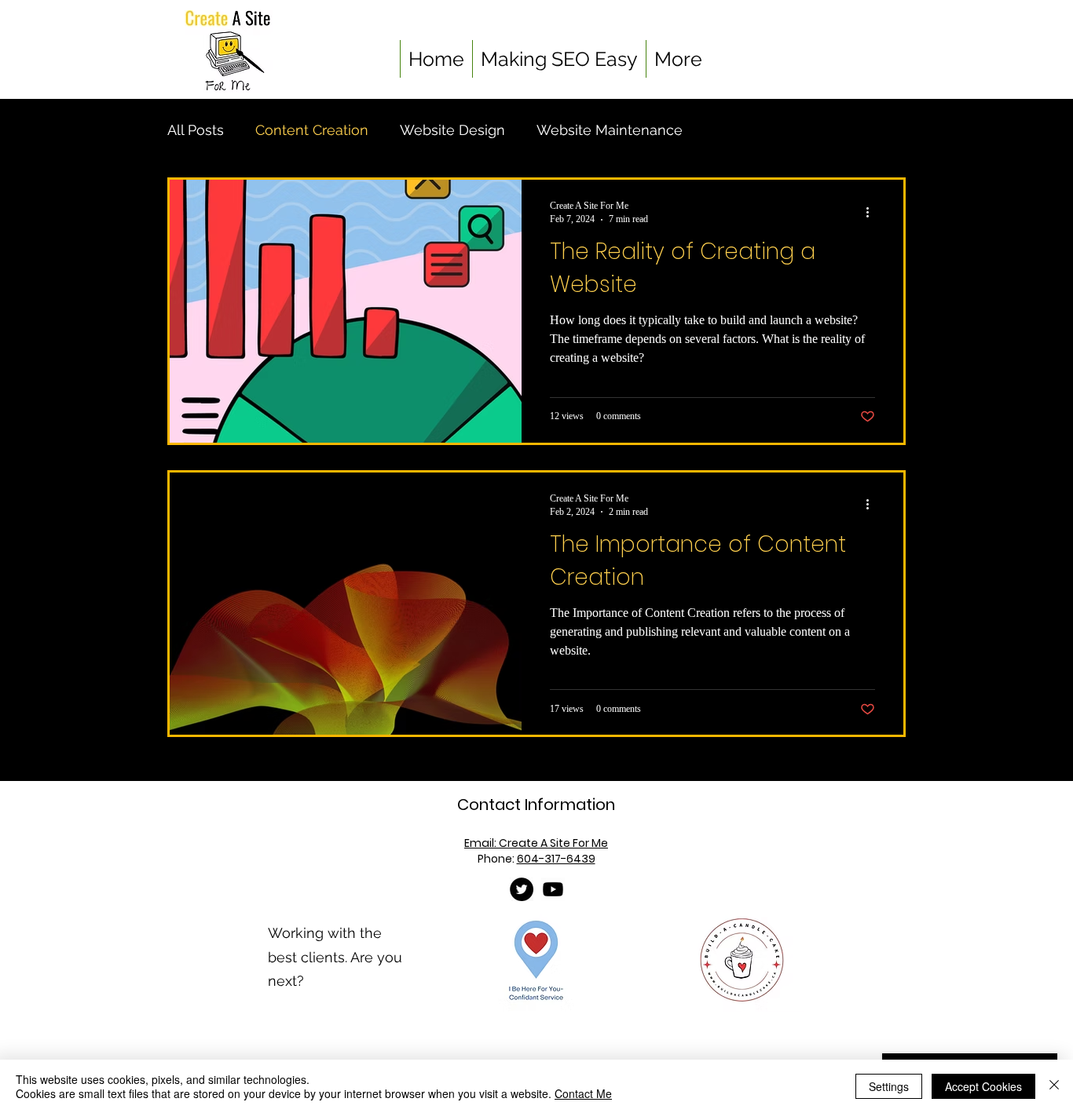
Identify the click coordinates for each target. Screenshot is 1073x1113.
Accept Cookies (983, 1086)
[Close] (1054, 1086)
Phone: (536, 859)
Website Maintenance (609, 130)
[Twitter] (521, 889)
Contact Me (583, 1093)
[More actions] (872, 212)
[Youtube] (553, 889)
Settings (889, 1086)
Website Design (452, 130)
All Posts (195, 130)
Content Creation (311, 130)
